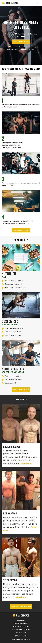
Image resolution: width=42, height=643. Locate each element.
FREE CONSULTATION (21, 42)
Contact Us (21, 633)
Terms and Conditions (21, 639)
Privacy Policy (21, 636)
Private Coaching (21, 623)
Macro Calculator (21, 626)
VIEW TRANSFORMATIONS (21, 606)
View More (26, 463)
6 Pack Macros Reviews (21, 629)
